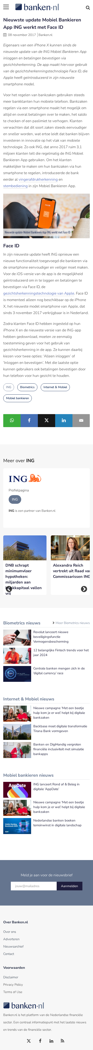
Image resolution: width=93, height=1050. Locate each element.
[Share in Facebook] (29, 420)
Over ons (9, 932)
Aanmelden (69, 886)
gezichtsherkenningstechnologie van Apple (38, 293)
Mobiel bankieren (17, 398)
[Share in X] (46, 420)
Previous (9, 589)
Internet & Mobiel (55, 387)
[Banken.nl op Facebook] (40, 1041)
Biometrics (27, 387)
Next (84, 589)
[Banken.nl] (52, 4)
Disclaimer (10, 977)
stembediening (15, 185)
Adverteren (11, 939)
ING (8, 387)
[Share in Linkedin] (63, 420)
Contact (8, 954)
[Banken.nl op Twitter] (29, 1041)
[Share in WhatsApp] (12, 420)
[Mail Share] (81, 420)
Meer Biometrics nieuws (73, 623)
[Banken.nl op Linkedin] (51, 1041)
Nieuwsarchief (13, 946)
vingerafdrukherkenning (38, 179)
